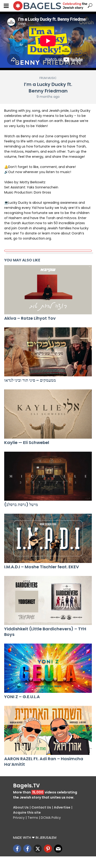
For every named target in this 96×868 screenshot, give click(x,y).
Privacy (19, 817)
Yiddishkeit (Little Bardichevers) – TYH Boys (45, 631)
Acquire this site (27, 812)
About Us (21, 807)
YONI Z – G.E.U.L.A (22, 697)
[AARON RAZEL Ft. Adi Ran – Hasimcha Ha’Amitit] (48, 730)
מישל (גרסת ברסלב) (21, 504)
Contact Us (41, 807)
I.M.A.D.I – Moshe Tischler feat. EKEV (41, 567)
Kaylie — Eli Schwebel (26, 442)
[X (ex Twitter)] (38, 849)
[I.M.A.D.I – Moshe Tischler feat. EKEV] (48, 538)
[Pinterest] (48, 849)
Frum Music (48, 78)
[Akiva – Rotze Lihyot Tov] (48, 289)
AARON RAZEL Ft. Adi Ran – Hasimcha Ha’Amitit (43, 761)
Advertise (62, 807)
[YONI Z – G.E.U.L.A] (48, 668)
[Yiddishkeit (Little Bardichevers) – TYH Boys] (48, 600)
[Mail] (58, 849)
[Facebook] (17, 849)
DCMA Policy (51, 817)
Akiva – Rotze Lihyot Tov (30, 318)
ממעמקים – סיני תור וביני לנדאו (30, 380)
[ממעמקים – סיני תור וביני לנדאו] (48, 352)
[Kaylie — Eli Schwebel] (48, 414)
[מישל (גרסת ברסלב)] (48, 476)
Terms (32, 817)
